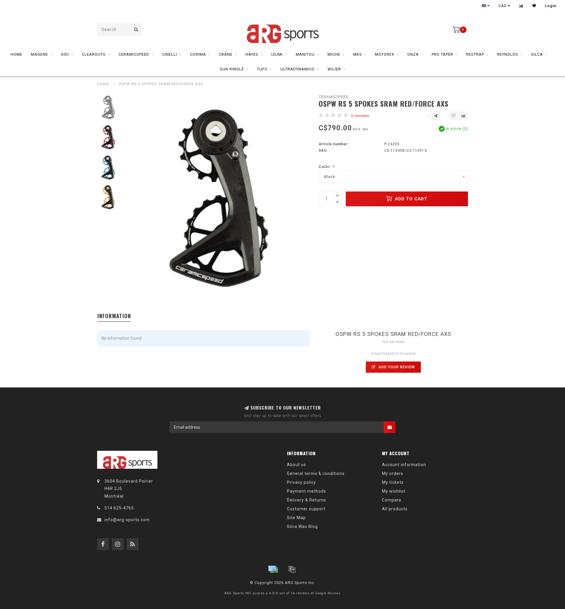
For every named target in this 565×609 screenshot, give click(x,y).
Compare (391, 500)
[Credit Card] (273, 569)
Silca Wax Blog (302, 526)
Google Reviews (328, 593)
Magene (39, 54)
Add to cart (410, 199)
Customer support (306, 508)
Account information (404, 464)
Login (550, 6)
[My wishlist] (534, 6)
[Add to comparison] (463, 115)
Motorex (384, 54)
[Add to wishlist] (453, 115)
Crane (225, 54)
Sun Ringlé (232, 69)
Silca (537, 54)
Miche (334, 54)
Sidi (65, 54)
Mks (357, 54)
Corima (198, 54)
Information (114, 316)
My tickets (393, 482)
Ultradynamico (297, 69)
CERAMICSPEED (334, 97)
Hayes (251, 54)
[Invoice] (292, 569)
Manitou (305, 54)
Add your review (396, 367)
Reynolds (507, 54)
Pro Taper (442, 54)
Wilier (334, 69)
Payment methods (306, 491)
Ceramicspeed (134, 54)
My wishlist (394, 491)
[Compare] (521, 6)
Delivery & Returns (306, 500)
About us (296, 464)
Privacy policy (301, 482)
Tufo (262, 69)
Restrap (475, 54)
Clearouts (94, 54)
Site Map (296, 517)
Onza (413, 54)
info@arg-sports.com (127, 519)
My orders (392, 473)
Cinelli (169, 54)
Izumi (277, 54)
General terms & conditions (316, 473)
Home (16, 54)
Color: (326, 166)
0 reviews (360, 115)
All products (395, 508)
